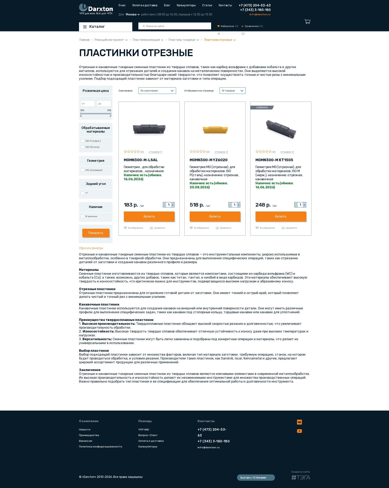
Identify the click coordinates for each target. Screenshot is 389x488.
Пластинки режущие (146, 40)
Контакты (225, 5)
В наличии (91, 216)
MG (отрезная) (93, 170)
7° (86, 193)
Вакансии (85, 440)
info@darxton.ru (259, 14)
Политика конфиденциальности (100, 446)
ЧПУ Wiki (143, 429)
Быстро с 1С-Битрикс (253, 477)
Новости (84, 429)
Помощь (145, 421)
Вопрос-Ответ (148, 435)
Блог (167, 5)
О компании (88, 421)
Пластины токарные (182, 40)
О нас (122, 5)
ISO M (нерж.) (93, 140)
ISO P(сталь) (92, 147)
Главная (84, 40)
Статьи (207, 5)
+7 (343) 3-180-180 (255, 10)
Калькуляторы (186, 5)
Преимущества (89, 435)
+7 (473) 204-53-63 (255, 5)
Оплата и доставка (144, 5)
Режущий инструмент (109, 40)
